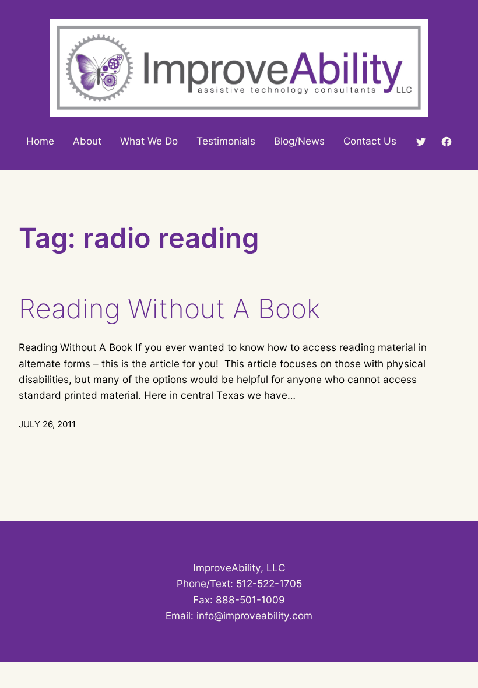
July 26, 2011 (47, 424)
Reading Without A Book (169, 309)
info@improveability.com (254, 615)
